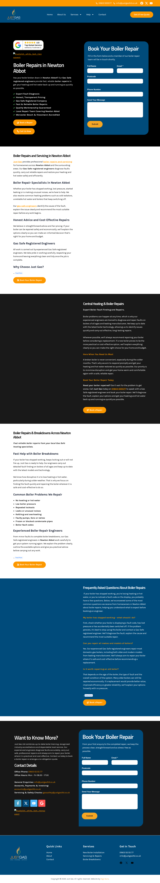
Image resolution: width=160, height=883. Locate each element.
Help (88, 14)
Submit (95, 124)
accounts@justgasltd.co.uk (27, 789)
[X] (126, 863)
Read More (18, 273)
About (49, 856)
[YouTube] (132, 863)
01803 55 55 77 (35, 771)
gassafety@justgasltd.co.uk (56, 792)
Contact (102, 14)
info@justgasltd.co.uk (44, 782)
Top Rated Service (33, 45)
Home (50, 14)
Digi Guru (104, 879)
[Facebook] (121, 863)
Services (74, 14)
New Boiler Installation (93, 852)
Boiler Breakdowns (92, 859)
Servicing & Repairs (92, 856)
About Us (61, 14)
